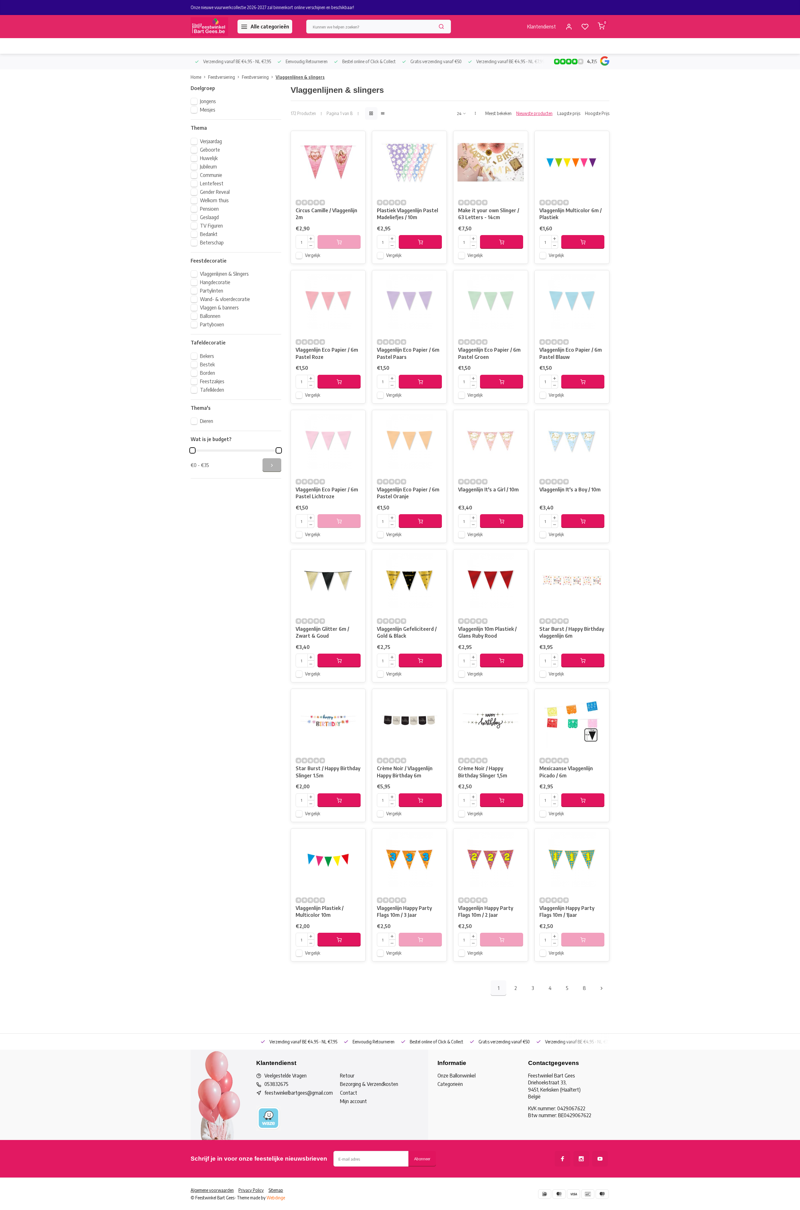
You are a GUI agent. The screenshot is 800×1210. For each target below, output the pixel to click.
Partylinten (211, 291)
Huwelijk (209, 158)
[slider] (192, 450)
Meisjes (207, 110)
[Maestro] (602, 1194)
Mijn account (353, 1101)
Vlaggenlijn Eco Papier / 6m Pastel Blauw (570, 353)
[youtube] (600, 1159)
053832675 (276, 1084)
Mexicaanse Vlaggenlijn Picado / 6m (566, 771)
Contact (348, 1093)
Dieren (206, 421)
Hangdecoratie (215, 282)
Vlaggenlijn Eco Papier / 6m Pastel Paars (408, 353)
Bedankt (209, 234)
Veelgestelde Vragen (285, 1075)
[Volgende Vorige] (601, 988)
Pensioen (209, 209)
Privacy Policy (251, 1190)
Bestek (207, 364)
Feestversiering (221, 77)
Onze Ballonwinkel (457, 1075)
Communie (211, 175)
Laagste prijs (568, 113)
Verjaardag (211, 141)
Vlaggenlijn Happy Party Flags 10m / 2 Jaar (485, 911)
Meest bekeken (498, 113)
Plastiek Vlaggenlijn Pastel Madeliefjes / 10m (407, 213)
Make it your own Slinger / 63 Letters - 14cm (488, 213)
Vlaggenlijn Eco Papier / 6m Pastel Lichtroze (327, 493)
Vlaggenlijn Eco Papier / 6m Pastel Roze (327, 353)
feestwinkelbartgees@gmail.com (298, 1093)
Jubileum (208, 166)
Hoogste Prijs (597, 113)
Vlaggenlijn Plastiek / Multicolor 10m (319, 911)
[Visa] (573, 1194)
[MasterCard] (559, 1194)
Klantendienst (541, 26)
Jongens (208, 101)
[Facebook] (562, 1159)
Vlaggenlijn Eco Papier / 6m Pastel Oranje (408, 493)
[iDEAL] (544, 1194)
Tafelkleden (212, 390)
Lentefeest (211, 183)
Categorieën (450, 1084)
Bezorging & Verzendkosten (369, 1084)
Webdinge (276, 1197)
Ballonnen (210, 316)
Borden (207, 373)
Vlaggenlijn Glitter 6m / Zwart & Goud (322, 632)
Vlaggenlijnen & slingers (300, 77)
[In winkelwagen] (420, 242)
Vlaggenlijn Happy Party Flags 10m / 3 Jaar (404, 911)
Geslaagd (209, 217)
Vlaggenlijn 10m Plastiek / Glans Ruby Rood (487, 632)
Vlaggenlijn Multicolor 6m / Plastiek (570, 213)
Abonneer (422, 1158)
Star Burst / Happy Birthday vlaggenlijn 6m (571, 632)
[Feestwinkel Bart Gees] (209, 26)
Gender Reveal (215, 192)
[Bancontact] (587, 1194)
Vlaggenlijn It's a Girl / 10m (488, 489)
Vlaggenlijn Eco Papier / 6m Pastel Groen (489, 353)
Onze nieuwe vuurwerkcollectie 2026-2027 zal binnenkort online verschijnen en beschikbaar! (272, 7)
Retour (347, 1075)
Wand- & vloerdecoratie (225, 299)
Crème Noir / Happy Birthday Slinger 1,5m (482, 771)
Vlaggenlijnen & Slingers (224, 274)
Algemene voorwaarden (212, 1190)
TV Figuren (211, 226)
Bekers (207, 356)
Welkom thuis (214, 200)
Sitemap (275, 1190)
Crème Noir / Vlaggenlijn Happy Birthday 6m (404, 771)
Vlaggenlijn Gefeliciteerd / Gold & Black (407, 632)
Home (196, 77)
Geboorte (210, 150)
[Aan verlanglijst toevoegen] (356, 140)
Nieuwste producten (534, 113)
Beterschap (212, 242)
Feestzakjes (212, 381)
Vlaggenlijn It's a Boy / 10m (570, 489)
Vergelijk (312, 255)
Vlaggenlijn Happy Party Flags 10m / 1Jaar (566, 911)
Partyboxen (212, 324)
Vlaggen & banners (219, 307)
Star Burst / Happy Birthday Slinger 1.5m (328, 771)
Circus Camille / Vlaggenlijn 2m (326, 213)
